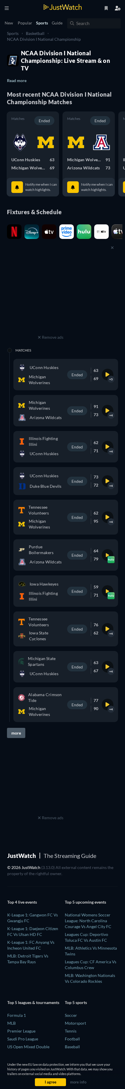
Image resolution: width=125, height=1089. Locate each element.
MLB (11, 1023)
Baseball (72, 1046)
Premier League (21, 1030)
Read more (16, 80)
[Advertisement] (50, 296)
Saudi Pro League (22, 1038)
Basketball (35, 33)
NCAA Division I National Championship (44, 39)
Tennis (70, 1030)
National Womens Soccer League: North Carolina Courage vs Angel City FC (88, 920)
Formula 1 (16, 1015)
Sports (13, 33)
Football (72, 1038)
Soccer (71, 1015)
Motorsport (75, 1023)
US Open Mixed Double (28, 1046)
